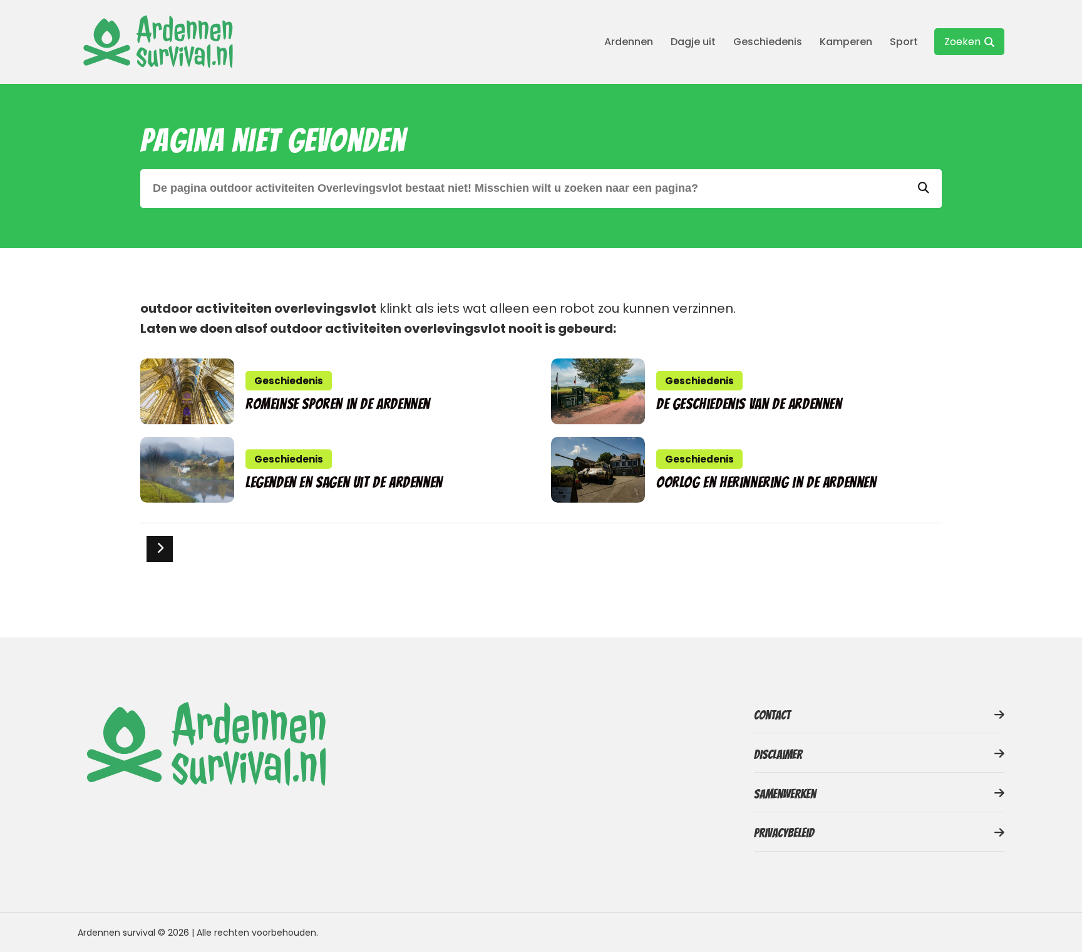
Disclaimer (778, 754)
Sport (904, 41)
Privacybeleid (784, 833)
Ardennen (628, 41)
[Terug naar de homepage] (156, 42)
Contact (772, 715)
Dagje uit (693, 41)
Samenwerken (785, 794)
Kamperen (846, 41)
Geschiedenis (767, 41)
